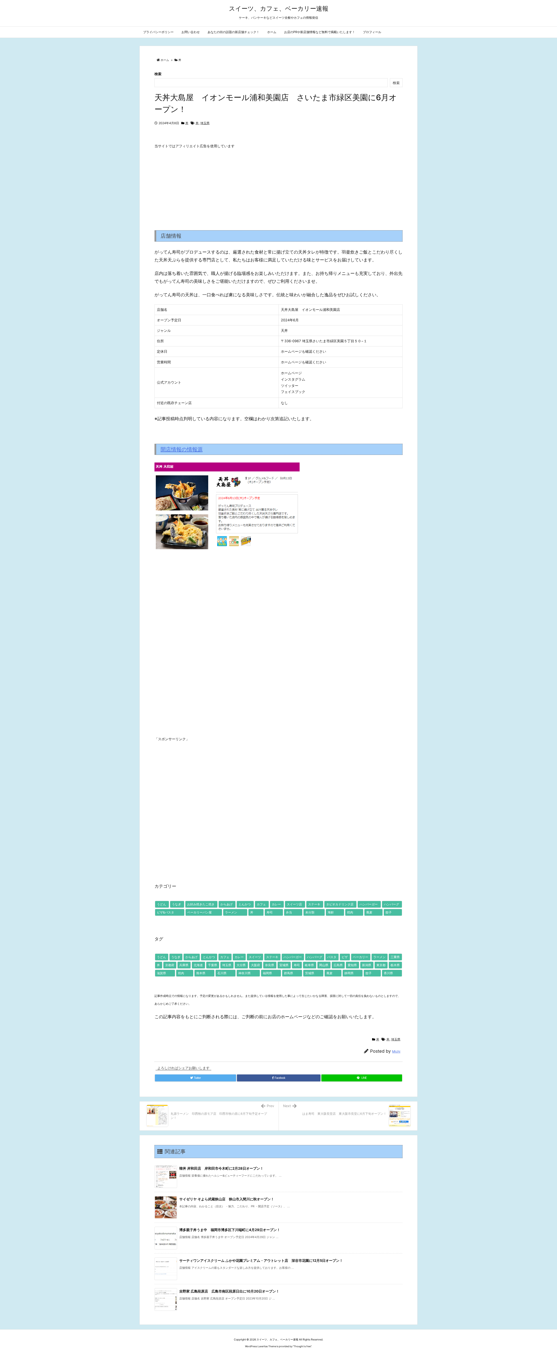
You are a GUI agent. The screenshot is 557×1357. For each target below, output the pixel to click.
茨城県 (309, 973)
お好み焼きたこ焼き (201, 904)
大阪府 (255, 965)
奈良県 (269, 965)
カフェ (261, 904)
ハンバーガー (368, 904)
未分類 (309, 912)
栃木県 (395, 965)
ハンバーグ (391, 904)
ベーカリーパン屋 (199, 912)
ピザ (345, 957)
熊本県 (200, 973)
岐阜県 (309, 965)
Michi (396, 1051)
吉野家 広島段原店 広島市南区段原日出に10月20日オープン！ (229, 1291)
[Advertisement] (278, 185)
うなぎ (176, 904)
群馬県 (288, 973)
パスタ (331, 957)
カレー (276, 904)
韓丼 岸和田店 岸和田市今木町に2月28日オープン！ (221, 1168)
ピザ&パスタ (165, 912)
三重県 (395, 957)
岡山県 (323, 965)
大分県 (241, 965)
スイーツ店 (294, 904)
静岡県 (349, 973)
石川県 (221, 973)
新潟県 (366, 965)
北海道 (198, 965)
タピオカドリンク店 (340, 904)
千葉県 (212, 965)
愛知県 (352, 965)
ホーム (165, 60)
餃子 (389, 912)
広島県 (338, 965)
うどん (161, 904)
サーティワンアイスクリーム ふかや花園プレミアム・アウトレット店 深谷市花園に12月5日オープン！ (261, 1260)
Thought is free (302, 1346)
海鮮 (331, 912)
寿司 (270, 912)
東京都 (381, 965)
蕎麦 (369, 912)
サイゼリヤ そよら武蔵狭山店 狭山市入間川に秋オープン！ (226, 1199)
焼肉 (350, 912)
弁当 (289, 912)
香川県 (388, 973)
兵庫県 (183, 965)
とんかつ (244, 904)
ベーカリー (360, 957)
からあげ (226, 904)
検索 (157, 74)
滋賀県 (161, 973)
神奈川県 (244, 973)
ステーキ (314, 904)
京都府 (169, 965)
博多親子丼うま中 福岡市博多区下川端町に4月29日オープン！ (229, 1230)
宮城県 (284, 965)
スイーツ (255, 957)
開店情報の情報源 (182, 449)
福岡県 (267, 973)
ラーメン (231, 912)
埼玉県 (205, 123)
